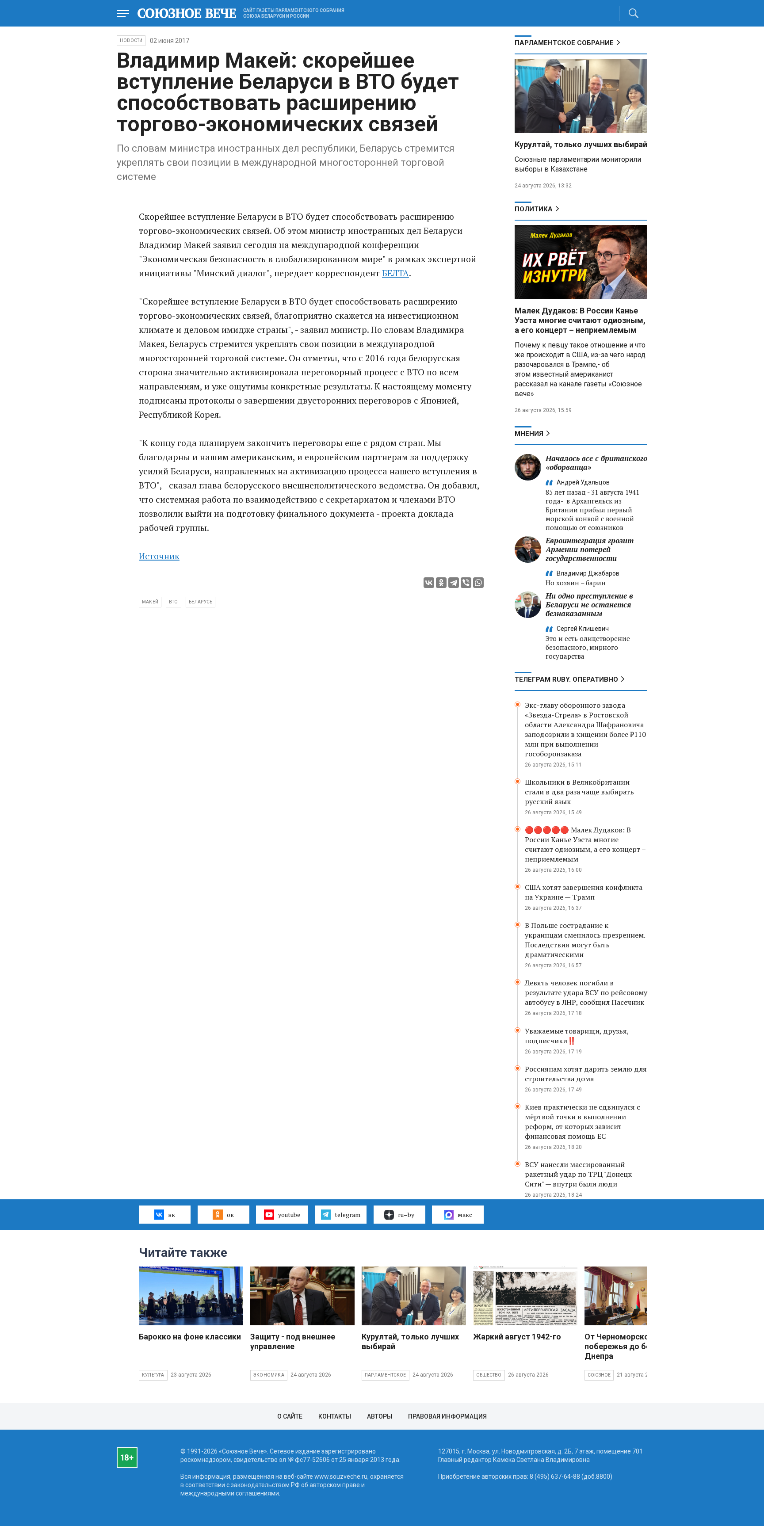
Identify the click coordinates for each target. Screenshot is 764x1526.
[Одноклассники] (441, 582)
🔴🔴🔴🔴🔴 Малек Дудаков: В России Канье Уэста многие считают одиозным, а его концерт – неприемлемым (585, 844)
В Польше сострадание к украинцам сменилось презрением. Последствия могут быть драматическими (585, 939)
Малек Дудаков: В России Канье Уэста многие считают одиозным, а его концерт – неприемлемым (580, 320)
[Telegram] (453, 582)
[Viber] (466, 582)
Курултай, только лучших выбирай (581, 144)
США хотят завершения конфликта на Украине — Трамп (583, 892)
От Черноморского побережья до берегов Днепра (628, 1346)
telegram (347, 1214)
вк (171, 1214)
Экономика (268, 1375)
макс (465, 1214)
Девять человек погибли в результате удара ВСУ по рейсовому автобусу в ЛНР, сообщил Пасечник (586, 992)
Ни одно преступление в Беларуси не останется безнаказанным (589, 604)
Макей (150, 601)
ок (230, 1214)
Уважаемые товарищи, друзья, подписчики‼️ (577, 1035)
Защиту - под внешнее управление (292, 1341)
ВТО (173, 601)
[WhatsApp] (478, 582)
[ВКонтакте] (429, 582)
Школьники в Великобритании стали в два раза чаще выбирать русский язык (579, 791)
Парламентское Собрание (564, 43)
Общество (489, 1375)
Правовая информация (447, 1416)
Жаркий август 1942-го (517, 1336)
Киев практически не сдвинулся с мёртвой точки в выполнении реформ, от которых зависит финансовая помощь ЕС (582, 1121)
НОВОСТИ (131, 40)
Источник (159, 556)
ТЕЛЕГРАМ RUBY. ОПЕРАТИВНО (566, 679)
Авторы (379, 1416)
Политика (534, 209)
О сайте (289, 1416)
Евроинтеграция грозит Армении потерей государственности (590, 549)
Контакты (334, 1416)
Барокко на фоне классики (190, 1336)
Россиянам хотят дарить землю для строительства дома (586, 1073)
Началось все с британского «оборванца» (596, 462)
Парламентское (385, 1375)
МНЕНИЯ (529, 434)
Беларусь (201, 601)
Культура (153, 1375)
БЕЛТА (395, 273)
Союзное (599, 1375)
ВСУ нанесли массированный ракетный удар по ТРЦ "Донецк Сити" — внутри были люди (578, 1174)
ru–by (406, 1214)
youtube (289, 1214)
